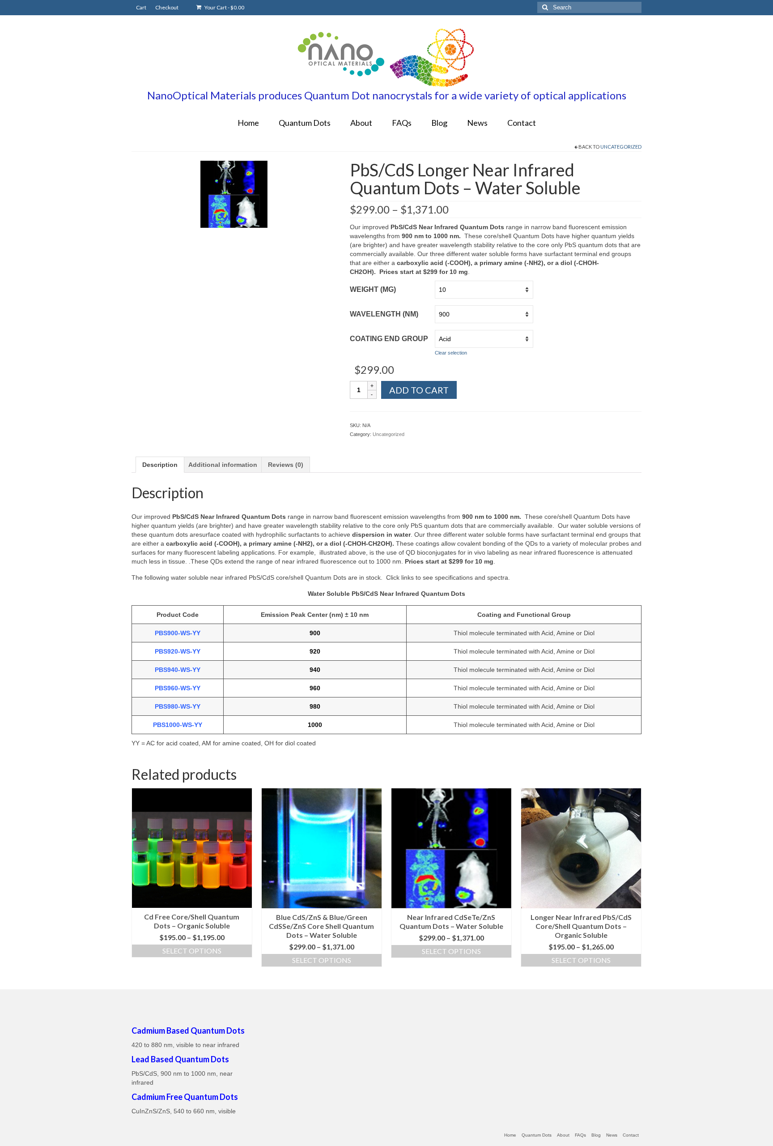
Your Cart (224, 7)
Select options (191, 950)
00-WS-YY (187, 724)
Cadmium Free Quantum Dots (185, 1097)
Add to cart (419, 390)
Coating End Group (389, 338)
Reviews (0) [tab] (285, 464)
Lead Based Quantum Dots (180, 1059)
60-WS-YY (185, 688)
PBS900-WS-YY (177, 633)
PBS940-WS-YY (177, 669)
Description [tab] (160, 464)
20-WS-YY (185, 651)
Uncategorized (620, 147)
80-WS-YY (185, 706)
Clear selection (451, 352)
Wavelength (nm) (384, 314)
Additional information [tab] (222, 464)
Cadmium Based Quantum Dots (188, 1030)
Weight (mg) (373, 289)
